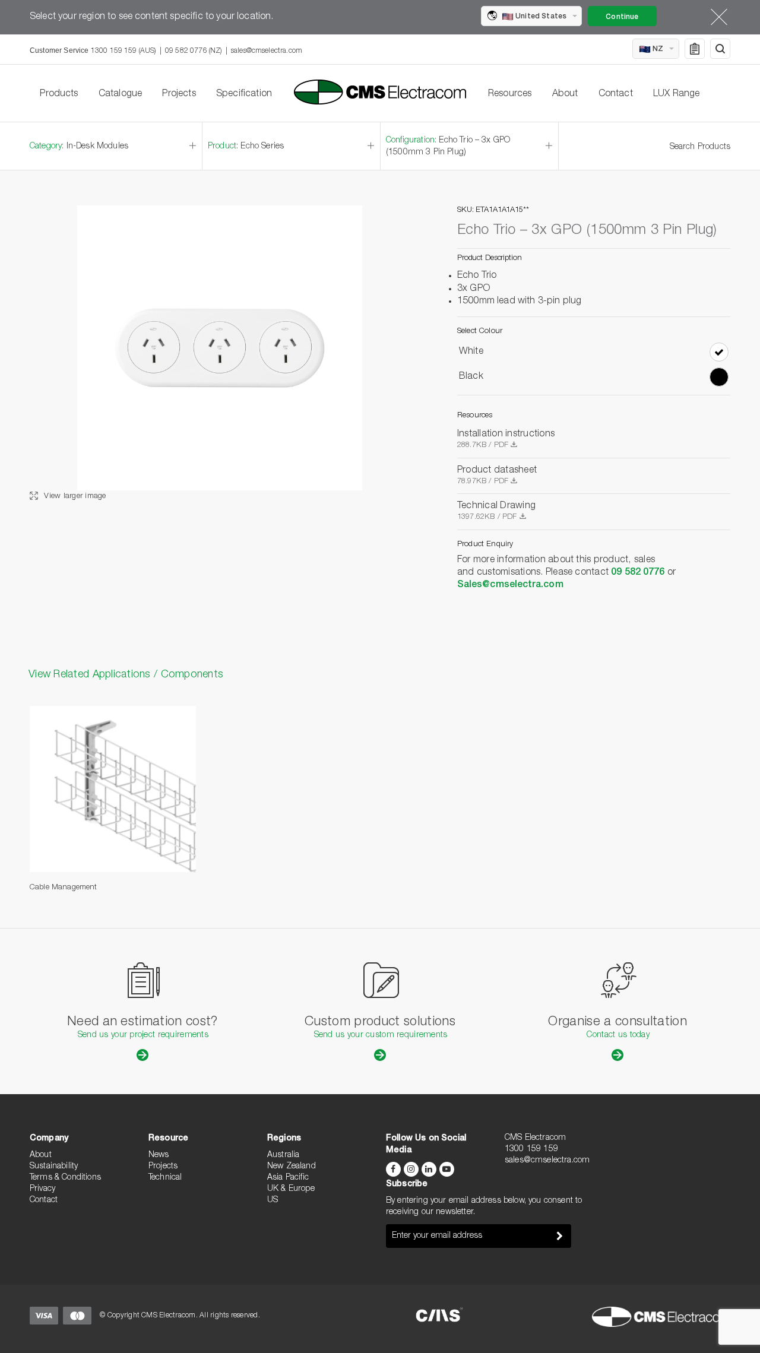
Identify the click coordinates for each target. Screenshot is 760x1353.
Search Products (700, 147)
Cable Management (63, 888)
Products (59, 94)
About (565, 94)
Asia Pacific (288, 1178)
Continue (622, 17)
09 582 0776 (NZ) (193, 51)
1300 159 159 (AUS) (123, 51)
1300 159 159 (531, 1149)
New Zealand (291, 1166)
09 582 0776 (637, 573)
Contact (615, 94)
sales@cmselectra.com (266, 51)
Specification (244, 94)
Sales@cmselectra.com (510, 585)
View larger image (74, 496)
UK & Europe (291, 1189)
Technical (165, 1178)
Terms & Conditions (65, 1178)
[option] (220, 354)
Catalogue (120, 94)
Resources (509, 94)
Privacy (42, 1189)
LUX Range (676, 94)
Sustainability (54, 1166)
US (272, 1200)
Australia (283, 1155)
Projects (178, 94)
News (158, 1155)
